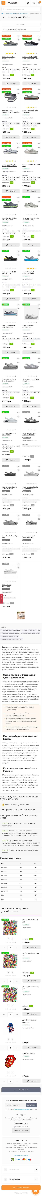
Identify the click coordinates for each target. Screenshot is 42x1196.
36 (3, 69)
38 (10, 69)
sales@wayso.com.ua (21, 1155)
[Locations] (28, 3)
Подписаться (31, 1105)
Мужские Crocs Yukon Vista (31, 630)
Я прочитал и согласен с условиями (22, 1110)
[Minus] (4, 948)
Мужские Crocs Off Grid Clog (10, 633)
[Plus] (17, 948)
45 (14, 71)
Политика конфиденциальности (22, 1109)
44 (10, 71)
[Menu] (3, 3)
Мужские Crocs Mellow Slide (30, 633)
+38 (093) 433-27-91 (21, 1127)
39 (35, 69)
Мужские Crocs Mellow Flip (9, 636)
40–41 (18, 69)
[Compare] (18, 39)
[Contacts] (33, 3)
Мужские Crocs (23, 13)
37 (6, 69)
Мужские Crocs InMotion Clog (10, 630)
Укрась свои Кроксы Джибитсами (15, 910)
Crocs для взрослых (11, 13)
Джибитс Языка (28, 1053)
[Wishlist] (18, 36)
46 (24, 233)
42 (24, 71)
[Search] (3, 9)
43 (6, 71)
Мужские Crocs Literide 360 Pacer (11, 639)
